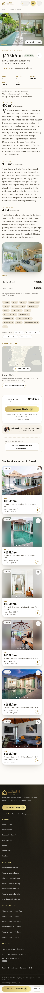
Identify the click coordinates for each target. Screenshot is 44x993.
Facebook (5, 968)
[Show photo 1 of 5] (16, 494)
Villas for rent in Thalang (11, 932)
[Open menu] (39, 3)
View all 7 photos (34, 42)
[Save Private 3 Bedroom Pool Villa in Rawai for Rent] (38, 672)
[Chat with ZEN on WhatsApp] (33, 3)
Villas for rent (7, 824)
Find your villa (7, 840)
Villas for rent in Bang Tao (12, 911)
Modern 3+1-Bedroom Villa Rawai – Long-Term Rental (21, 608)
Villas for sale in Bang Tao (12, 868)
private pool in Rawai (10, 337)
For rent (11, 10)
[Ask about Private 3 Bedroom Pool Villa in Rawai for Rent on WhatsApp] (37, 711)
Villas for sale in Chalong (11, 878)
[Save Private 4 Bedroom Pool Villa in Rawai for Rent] (38, 623)
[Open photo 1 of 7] (22, 29)
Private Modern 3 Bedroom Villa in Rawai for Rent (20, 557)
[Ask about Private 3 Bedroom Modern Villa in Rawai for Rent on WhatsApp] (37, 510)
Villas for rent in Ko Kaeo (11, 927)
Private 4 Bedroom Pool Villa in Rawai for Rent (21, 658)
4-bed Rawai (19, 333)
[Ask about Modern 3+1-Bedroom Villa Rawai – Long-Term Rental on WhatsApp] (37, 612)
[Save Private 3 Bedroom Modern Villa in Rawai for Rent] (38, 469)
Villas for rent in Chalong (11, 921)
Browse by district (9, 835)
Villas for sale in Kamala (11, 894)
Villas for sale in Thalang (11, 883)
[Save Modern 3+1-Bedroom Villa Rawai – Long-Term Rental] (38, 572)
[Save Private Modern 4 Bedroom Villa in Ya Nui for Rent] (39, 55)
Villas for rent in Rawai (10, 916)
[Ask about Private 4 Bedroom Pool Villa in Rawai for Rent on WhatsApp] (37, 662)
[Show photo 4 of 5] (24, 545)
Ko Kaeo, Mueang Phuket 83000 (14, 959)
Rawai (19, 10)
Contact (5, 856)
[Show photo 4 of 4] (26, 648)
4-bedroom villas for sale (11, 899)
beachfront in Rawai (32, 333)
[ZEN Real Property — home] (8, 3)
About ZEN (6, 850)
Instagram (14, 968)
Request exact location (14, 385)
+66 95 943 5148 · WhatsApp (13, 949)
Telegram (23, 968)
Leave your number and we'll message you (23, 446)
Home (4, 10)
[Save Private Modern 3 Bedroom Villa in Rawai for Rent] (38, 520)
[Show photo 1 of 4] (18, 648)
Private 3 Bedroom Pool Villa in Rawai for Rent (21, 708)
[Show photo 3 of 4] (23, 648)
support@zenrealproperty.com (13, 954)
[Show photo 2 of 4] (20, 648)
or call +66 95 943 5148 (22, 420)
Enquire (37, 989)
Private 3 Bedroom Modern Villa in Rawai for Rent (20, 505)
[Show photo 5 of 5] (27, 545)
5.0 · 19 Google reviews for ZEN (17, 68)
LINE (30, 968)
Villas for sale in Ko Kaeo (11, 889)
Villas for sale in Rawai (10, 873)
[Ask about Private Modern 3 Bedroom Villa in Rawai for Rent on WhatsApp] (37, 561)
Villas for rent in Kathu (10, 937)
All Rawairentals (26, 337)
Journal (4, 845)
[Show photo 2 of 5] (19, 545)
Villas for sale (7, 830)
